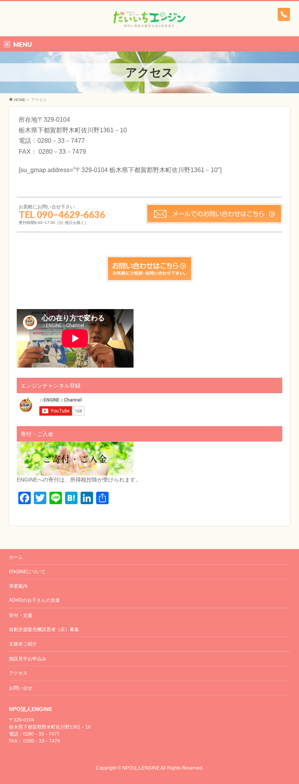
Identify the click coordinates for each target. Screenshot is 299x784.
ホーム (16, 557)
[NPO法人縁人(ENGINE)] (149, 21)
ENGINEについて (27, 571)
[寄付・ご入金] (75, 471)
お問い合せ (20, 688)
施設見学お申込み (27, 658)
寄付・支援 (20, 615)
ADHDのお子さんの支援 (34, 600)
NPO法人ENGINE (141, 768)
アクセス (18, 673)
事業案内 (18, 586)
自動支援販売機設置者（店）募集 (44, 629)
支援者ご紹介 (23, 644)
